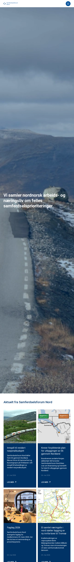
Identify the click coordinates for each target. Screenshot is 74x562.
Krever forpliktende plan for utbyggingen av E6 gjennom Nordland (53, 451)
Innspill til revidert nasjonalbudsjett (16, 449)
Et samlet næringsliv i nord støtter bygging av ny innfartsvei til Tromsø (53, 530)
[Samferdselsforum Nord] (10, 3)
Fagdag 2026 (13, 527)
